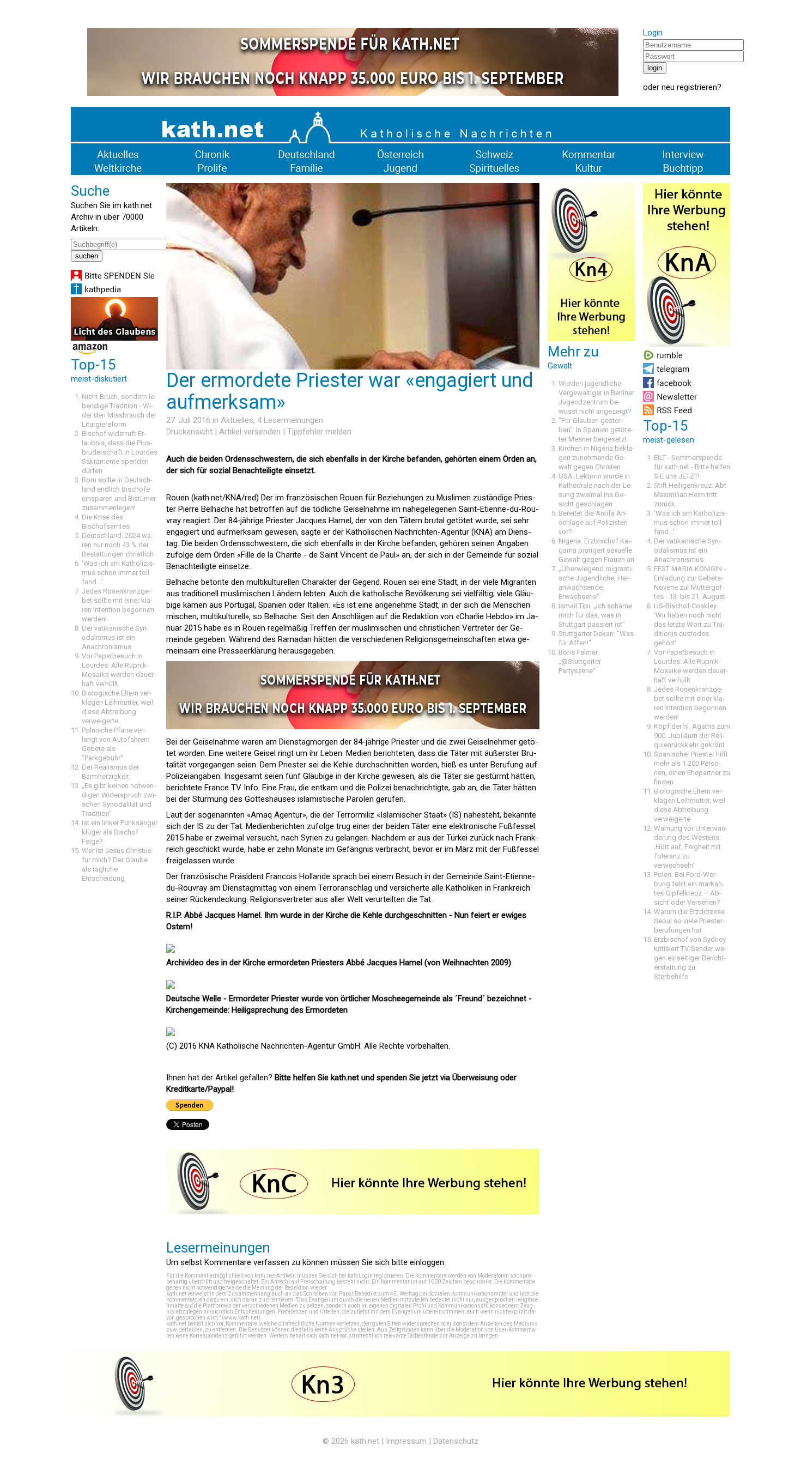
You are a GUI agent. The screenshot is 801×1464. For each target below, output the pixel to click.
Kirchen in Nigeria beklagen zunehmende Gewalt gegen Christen (596, 457)
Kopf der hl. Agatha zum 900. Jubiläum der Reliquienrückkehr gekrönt (692, 735)
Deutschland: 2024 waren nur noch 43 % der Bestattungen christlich (118, 544)
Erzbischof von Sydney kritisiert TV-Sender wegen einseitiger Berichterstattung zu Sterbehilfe (690, 958)
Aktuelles (237, 420)
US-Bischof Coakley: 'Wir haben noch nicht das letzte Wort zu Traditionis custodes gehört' (689, 624)
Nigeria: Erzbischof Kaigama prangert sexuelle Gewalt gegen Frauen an (596, 550)
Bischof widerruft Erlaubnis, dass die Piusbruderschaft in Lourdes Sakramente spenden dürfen (119, 452)
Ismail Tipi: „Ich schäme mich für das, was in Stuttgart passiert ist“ (595, 615)
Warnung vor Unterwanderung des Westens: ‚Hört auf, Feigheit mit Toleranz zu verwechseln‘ (690, 846)
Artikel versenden (250, 432)
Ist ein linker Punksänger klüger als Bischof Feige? (119, 832)
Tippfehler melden (319, 432)
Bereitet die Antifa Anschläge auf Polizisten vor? (593, 522)
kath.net (365, 1441)
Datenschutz (455, 1441)
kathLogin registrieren (375, 1276)
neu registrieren (689, 87)
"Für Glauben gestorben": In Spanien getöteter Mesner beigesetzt (596, 429)
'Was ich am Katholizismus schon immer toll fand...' (118, 572)
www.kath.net (241, 1318)
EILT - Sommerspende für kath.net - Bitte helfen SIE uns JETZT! (692, 466)
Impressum (406, 1441)
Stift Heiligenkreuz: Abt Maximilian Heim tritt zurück (690, 494)
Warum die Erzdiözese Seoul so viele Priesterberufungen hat (689, 921)
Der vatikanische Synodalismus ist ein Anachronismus (115, 637)
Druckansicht (189, 432)
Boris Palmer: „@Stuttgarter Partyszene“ (580, 661)
